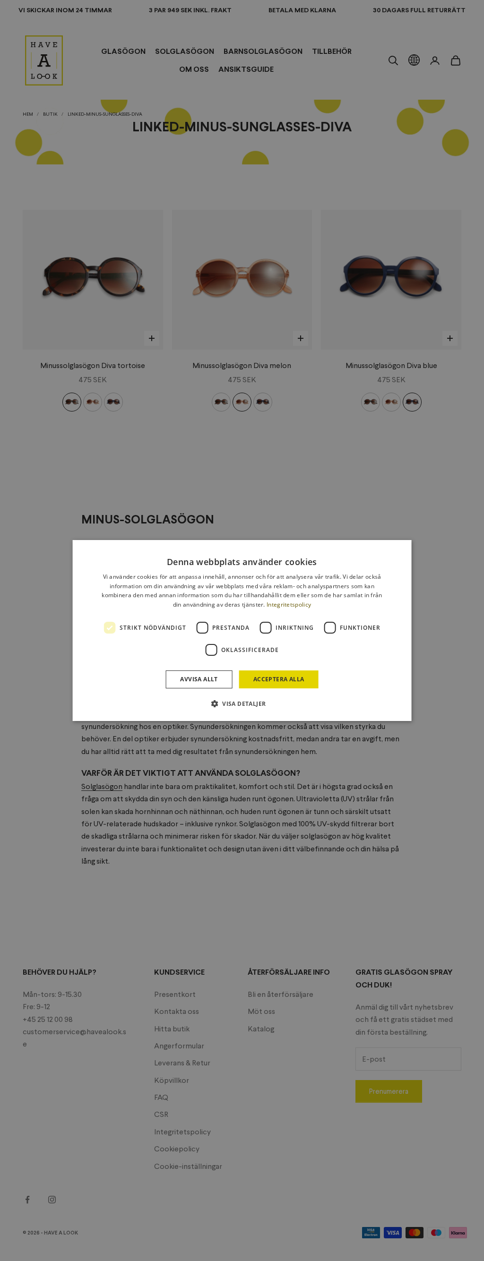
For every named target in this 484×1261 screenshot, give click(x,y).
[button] (242, 703)
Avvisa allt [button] (198, 679)
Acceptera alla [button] (278, 679)
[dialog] (242, 630)
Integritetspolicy (289, 604)
